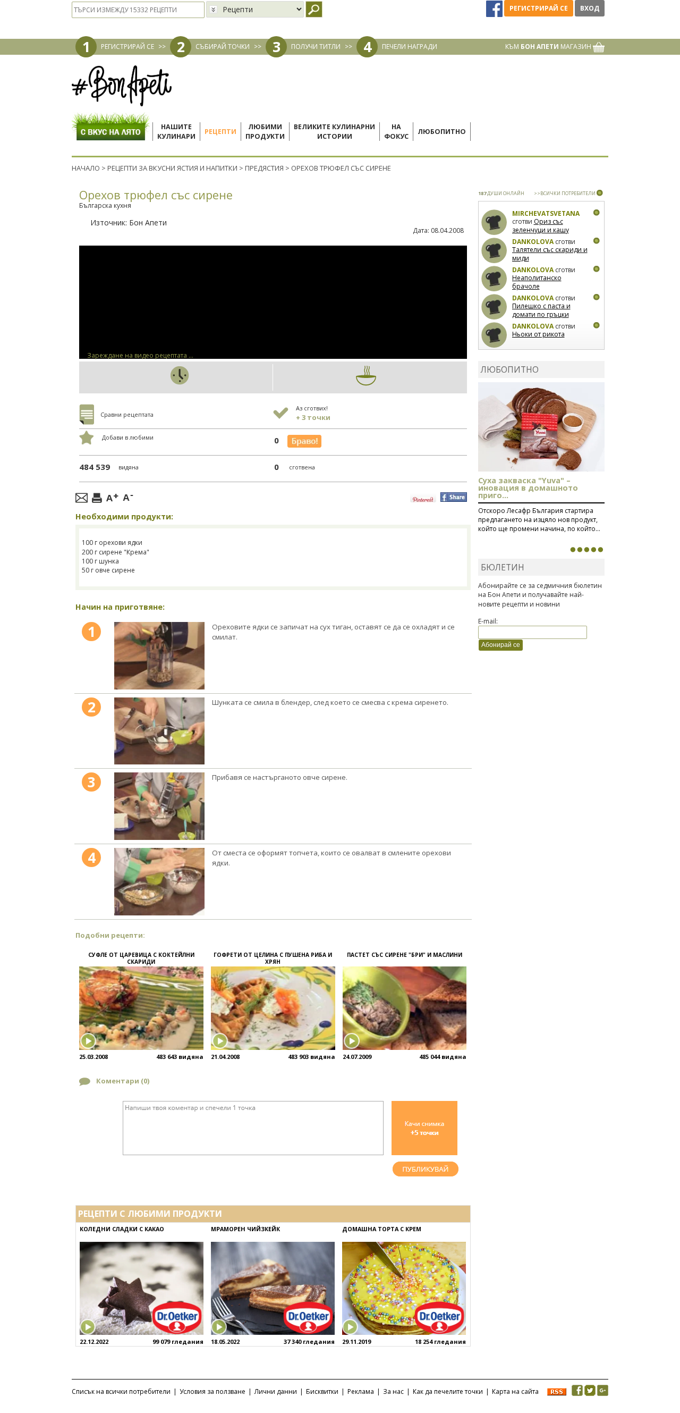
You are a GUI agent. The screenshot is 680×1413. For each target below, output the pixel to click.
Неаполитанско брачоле (537, 282)
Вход (589, 8)
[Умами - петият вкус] (593, 549)
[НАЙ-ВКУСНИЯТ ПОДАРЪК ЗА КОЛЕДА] (586, 549)
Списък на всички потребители (121, 1391)
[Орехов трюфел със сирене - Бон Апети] (159, 655)
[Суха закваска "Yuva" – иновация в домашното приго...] (572, 549)
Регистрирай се (538, 8)
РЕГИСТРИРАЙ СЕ (127, 46)
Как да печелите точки (448, 1391)
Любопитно (442, 131)
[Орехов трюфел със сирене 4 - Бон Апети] (159, 881)
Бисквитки (322, 1391)
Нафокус (396, 131)
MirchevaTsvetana (546, 213)
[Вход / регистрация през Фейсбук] (495, 8)
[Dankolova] (494, 251)
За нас (393, 1391)
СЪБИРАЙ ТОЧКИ (223, 46)
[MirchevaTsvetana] (494, 222)
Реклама (360, 1391)
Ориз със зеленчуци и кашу (540, 225)
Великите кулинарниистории (334, 131)
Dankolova (533, 241)
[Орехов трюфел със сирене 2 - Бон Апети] (159, 731)
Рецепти (220, 131)
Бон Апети (148, 222)
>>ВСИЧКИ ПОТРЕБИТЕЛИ (565, 193)
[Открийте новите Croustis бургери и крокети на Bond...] (579, 549)
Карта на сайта (515, 1391)
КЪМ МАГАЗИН (549, 46)
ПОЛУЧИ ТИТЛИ (316, 46)
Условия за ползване (212, 1391)
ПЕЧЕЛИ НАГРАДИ (409, 46)
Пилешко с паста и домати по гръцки (541, 310)
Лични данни (275, 1391)
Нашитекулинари (176, 131)
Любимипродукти (265, 131)
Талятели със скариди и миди (550, 254)
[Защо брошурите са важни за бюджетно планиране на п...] (600, 549)
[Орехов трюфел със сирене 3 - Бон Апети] (159, 806)
